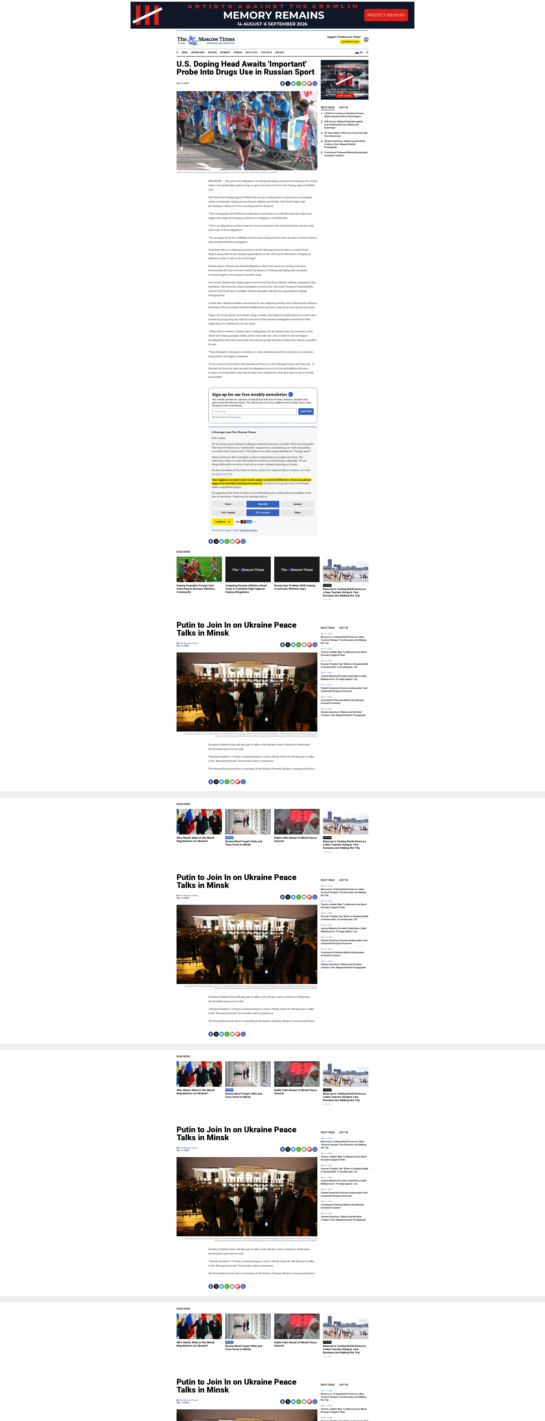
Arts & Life (251, 52)
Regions (212, 52)
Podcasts (266, 52)
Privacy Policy (236, 417)
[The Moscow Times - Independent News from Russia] (206, 40)
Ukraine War (198, 52)
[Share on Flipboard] (309, 83)
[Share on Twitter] (287, 83)
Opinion (237, 52)
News (184, 52)
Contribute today (350, 42)
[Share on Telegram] (293, 83)
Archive (279, 52)
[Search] (367, 52)
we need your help (222, 473)
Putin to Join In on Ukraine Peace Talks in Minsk (236, 629)
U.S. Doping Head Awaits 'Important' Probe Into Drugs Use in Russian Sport (246, 68)
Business (225, 52)
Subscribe (306, 411)
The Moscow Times (188, 643)
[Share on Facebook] (282, 83)
